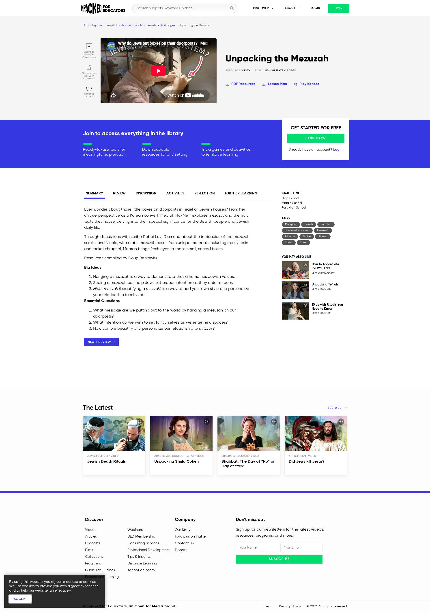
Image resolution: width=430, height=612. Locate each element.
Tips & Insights (138, 557)
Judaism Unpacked (297, 230)
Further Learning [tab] (241, 193)
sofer (303, 242)
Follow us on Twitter (191, 536)
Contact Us (184, 543)
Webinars (135, 530)
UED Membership (141, 536)
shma (288, 242)
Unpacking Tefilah (325, 284)
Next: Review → (101, 342)
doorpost (291, 224)
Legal (268, 606)
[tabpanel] (167, 281)
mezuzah (323, 230)
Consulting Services (143, 543)
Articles (91, 536)
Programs (93, 563)
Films (89, 550)
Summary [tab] (94, 193)
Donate (181, 550)
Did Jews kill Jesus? (307, 462)
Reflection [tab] (204, 193)
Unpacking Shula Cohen (176, 462)
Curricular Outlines (100, 570)
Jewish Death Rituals (106, 462)
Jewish (309, 224)
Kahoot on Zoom (141, 570)
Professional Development (148, 550)
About (290, 8)
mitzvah (290, 236)
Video (238, 70)
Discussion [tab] (146, 193)
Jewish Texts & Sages (280, 70)
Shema (322, 236)
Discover (261, 8)
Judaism (326, 224)
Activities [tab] (175, 193)
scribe (307, 236)
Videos (90, 530)
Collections (94, 557)
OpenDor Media (149, 606)
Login (315, 8)
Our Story (182, 530)
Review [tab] (119, 193)
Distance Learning (142, 563)
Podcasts (92, 543)
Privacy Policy (290, 606)
